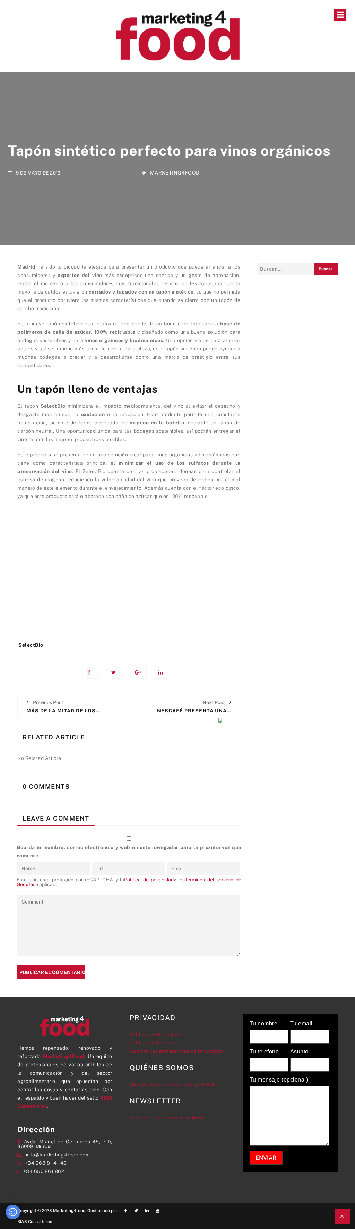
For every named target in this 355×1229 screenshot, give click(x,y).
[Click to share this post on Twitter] (117, 673)
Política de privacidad (149, 879)
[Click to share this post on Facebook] (93, 673)
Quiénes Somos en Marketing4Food (172, 1084)
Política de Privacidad (155, 1034)
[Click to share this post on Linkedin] (164, 673)
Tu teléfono (264, 1051)
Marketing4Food (175, 172)
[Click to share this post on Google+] (141, 673)
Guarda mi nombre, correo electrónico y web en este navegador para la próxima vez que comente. (129, 851)
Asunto (299, 1051)
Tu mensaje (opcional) (279, 1080)
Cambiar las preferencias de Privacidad (176, 1051)
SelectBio (30, 645)
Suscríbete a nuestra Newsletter (168, 1117)
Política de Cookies (152, 1042)
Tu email (301, 1023)
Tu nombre (264, 1023)
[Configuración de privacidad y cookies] (13, 1212)
